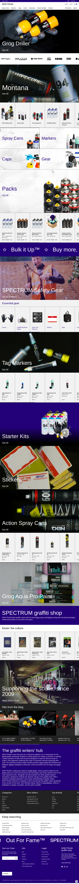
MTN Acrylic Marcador (26, 829)
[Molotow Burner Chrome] (67, 111)
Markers (13, 8)
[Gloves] (7, 316)
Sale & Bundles (41, 8)
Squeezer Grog (24, 823)
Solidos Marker (5, 829)
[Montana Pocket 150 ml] (52, 542)
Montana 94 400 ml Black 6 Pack (36, 234)
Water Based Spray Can (46, 827)
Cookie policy (45, 856)
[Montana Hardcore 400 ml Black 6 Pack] (67, 222)
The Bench (68, 8)
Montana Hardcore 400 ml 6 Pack (21, 234)
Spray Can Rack (25, 825)
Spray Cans (5, 8)
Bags (63, 327)
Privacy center (45, 863)
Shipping (24, 854)
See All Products (9, 296)
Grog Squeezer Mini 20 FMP (37, 393)
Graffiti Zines (63, 825)
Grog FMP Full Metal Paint (27, 832)
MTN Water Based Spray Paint (67, 827)
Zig (52, 807)
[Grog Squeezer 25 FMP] (52, 382)
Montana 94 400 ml (31, 796)
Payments (24, 859)
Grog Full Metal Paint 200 (33, 803)
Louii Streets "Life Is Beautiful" (7, 653)
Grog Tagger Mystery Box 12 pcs (52, 234)
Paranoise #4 (65, 652)
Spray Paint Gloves (25, 827)
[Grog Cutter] (22, 111)
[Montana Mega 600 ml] (22, 542)
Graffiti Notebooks (6, 832)
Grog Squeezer (36, 123)
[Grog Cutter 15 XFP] (67, 382)
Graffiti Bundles (51, 123)
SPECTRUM (7, 880)
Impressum (44, 861)
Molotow (54, 801)
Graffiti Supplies (5, 827)
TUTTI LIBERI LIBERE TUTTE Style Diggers (8, 739)
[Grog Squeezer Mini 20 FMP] (37, 382)
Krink (53, 805)
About (75, 8)
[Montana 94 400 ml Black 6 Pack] (37, 222)
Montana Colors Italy (45, 823)
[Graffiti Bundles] (52, 111)
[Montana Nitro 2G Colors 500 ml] (7, 542)
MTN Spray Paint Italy (7, 825)
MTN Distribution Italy (27, 866)
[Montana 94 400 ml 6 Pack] (7, 222)
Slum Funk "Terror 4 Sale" (52, 653)
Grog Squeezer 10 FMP (6, 393)
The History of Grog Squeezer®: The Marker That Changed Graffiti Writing (47, 741)
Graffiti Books (32, 771)
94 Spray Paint (5, 823)
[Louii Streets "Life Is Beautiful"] (7, 641)
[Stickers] (52, 316)
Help (68, 1)
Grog (53, 796)
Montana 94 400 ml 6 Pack (7, 234)
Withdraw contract (46, 859)
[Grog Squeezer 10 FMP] (7, 382)
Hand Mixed (55, 803)
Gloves (4, 327)
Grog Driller (62, 829)
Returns (24, 856)
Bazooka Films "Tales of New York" (37, 653)
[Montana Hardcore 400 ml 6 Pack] (22, 222)
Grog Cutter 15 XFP (67, 393)
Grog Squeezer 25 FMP (51, 393)
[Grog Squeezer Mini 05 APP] (22, 382)
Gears (25, 8)
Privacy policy (45, 852)
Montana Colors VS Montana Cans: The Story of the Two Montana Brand (64, 741)
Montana (54, 799)
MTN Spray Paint (7, 123)
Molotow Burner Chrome (66, 124)
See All (5, 50)
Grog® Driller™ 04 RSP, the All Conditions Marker (28, 740)
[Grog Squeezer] (37, 111)
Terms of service (45, 854)
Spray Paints (43, 762)
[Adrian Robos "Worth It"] (22, 641)
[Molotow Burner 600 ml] (37, 542)
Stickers (49, 327)
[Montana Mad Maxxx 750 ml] (67, 542)
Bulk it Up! (43, 829)
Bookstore (32, 8)
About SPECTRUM (10, 700)
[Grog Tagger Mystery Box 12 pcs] (52, 222)
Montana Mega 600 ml (22, 553)
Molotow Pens (63, 823)
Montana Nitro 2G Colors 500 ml (6, 553)
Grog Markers (47, 783)
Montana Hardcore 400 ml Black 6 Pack (67, 234)
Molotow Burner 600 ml (37, 553)
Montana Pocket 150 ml (52, 553)
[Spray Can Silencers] (37, 316)
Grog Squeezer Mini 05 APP (22, 393)
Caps (19, 8)
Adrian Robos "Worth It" (22, 653)
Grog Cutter (20, 123)
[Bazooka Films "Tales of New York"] (37, 641)
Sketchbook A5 (44, 825)
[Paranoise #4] (67, 641)
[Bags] (67, 316)
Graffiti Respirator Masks (22, 328)
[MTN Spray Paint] (7, 111)
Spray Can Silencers (35, 328)
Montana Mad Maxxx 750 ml (67, 553)
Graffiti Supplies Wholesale (28, 863)
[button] (75, 4)
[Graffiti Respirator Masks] (22, 316)
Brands (51, 8)
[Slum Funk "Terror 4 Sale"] (52, 641)
